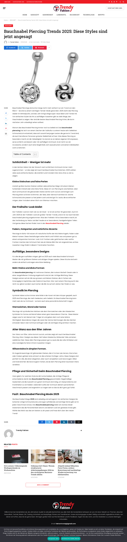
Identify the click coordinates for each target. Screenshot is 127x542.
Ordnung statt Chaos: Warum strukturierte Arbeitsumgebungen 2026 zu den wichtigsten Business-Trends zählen (42, 470)
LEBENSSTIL (61, 15)
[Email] (6, 134)
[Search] (123, 2)
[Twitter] (6, 118)
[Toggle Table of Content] (34, 154)
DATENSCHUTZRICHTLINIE (34, 2)
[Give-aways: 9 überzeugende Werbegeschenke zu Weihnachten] (16, 456)
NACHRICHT (74, 15)
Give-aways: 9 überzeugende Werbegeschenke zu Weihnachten (15, 468)
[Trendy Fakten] (63, 8)
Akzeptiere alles (53, 538)
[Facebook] (6, 113)
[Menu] (4, 8)
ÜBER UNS (7, 2)
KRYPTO (101, 15)
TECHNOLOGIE (88, 15)
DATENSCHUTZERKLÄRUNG (71, 538)
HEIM (25, 15)
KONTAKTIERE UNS (18, 2)
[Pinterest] (6, 128)
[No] (125, 534)
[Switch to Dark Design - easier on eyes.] (120, 1)
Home (6, 20)
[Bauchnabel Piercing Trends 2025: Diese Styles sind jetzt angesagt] (43, 77)
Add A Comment (43, 485)
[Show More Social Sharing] (49, 48)
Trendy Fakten (14, 42)
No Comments (35, 42)
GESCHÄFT (35, 15)
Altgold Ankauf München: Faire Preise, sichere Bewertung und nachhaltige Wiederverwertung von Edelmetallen (69, 470)
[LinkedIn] (6, 123)
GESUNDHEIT (48, 15)
